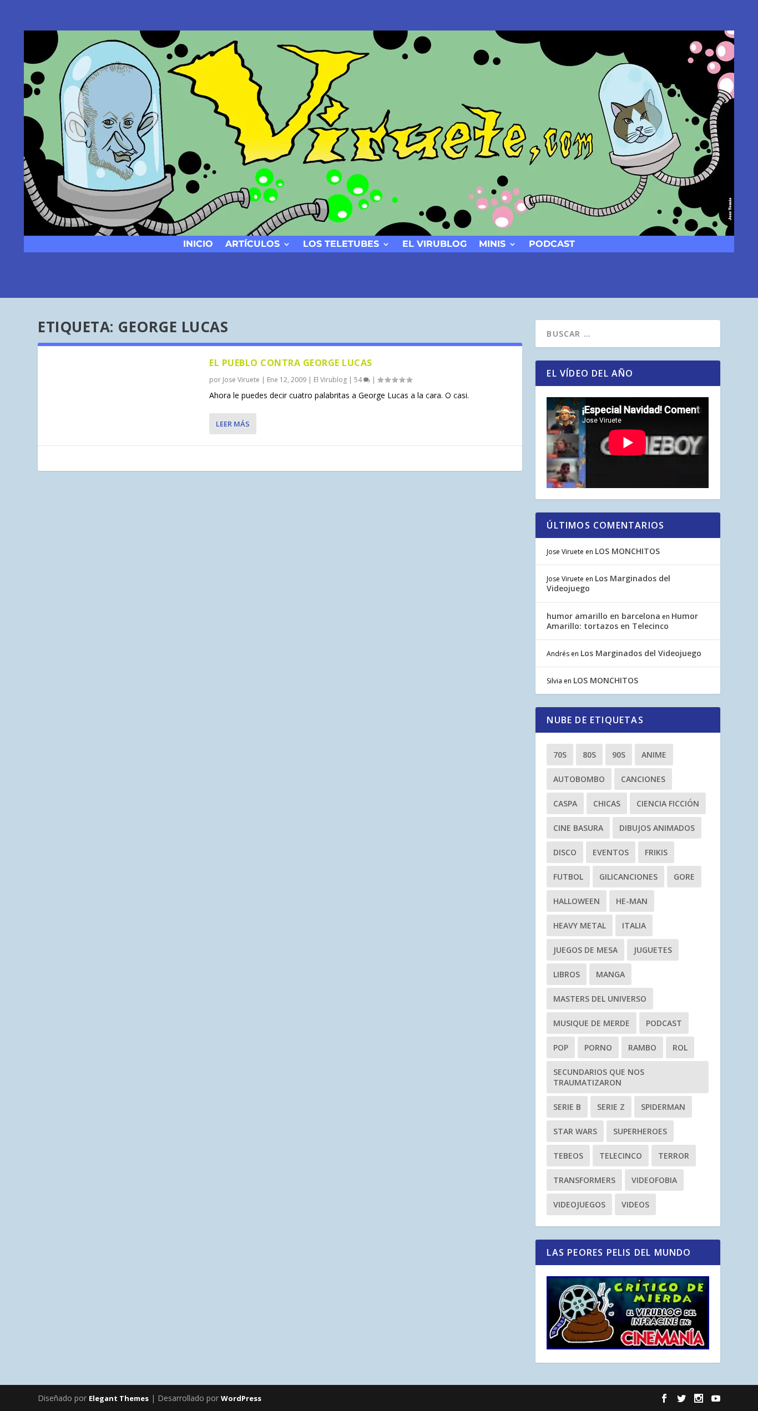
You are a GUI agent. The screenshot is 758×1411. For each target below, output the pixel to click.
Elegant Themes (119, 1398)
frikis (656, 852)
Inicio (198, 243)
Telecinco (620, 1155)
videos (635, 1204)
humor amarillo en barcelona (603, 616)
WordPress (241, 1398)
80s (589, 754)
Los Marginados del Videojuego (608, 583)
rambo (642, 1047)
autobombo (579, 779)
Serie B (567, 1107)
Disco (565, 852)
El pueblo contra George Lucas (290, 363)
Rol (680, 1047)
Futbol (568, 876)
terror (673, 1155)
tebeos (568, 1155)
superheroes (640, 1131)
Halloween (576, 901)
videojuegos (579, 1204)
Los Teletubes (341, 243)
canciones (643, 779)
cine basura (578, 828)
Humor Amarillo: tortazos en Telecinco (622, 621)
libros (566, 974)
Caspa (565, 803)
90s (618, 754)
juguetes (653, 950)
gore (684, 876)
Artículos (252, 243)
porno (598, 1047)
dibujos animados (657, 828)
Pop (560, 1047)
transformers (584, 1180)
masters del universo (599, 998)
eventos (611, 852)
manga (610, 974)
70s (560, 754)
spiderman (663, 1107)
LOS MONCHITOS (627, 551)
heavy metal (579, 925)
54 (358, 379)
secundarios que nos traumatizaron (598, 1077)
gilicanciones (628, 876)
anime (653, 754)
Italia (634, 925)
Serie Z (611, 1107)
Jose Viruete (241, 379)
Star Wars (575, 1131)
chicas (606, 803)
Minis (492, 243)
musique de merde (591, 1023)
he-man (632, 901)
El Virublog (434, 243)
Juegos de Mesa (585, 950)
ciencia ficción (667, 803)
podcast (552, 243)
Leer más (233, 424)
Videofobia (654, 1180)
